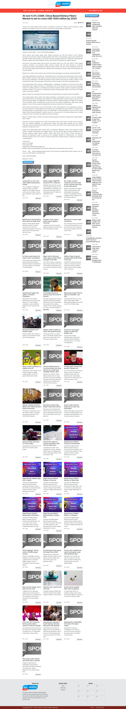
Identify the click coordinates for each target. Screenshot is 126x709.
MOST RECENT (32, 10)
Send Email (29, 145)
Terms (92, 707)
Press (63, 685)
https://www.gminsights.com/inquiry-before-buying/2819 (63, 94)
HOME (25, 10)
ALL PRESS (41, 10)
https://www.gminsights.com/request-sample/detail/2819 (64, 73)
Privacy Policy (100, 707)
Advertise (63, 688)
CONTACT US (49, 10)
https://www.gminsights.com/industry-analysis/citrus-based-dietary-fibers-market (50, 148)
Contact (63, 690)
